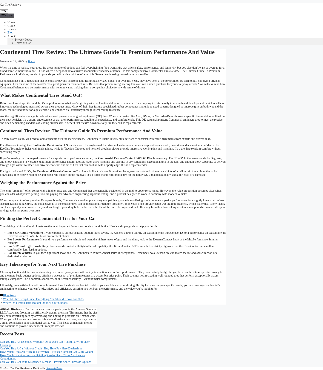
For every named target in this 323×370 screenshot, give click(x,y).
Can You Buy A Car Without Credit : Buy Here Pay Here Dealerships (41, 348)
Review (12, 29)
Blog (10, 32)
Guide (11, 25)
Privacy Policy (23, 39)
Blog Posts (9, 295)
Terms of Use (23, 42)
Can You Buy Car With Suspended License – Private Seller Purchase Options (45, 361)
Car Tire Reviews (10, 4)
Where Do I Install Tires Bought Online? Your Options (35, 302)
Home (11, 22)
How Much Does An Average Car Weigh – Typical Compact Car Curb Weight (46, 351)
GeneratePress (54, 368)
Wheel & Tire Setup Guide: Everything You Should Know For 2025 (43, 299)
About (11, 36)
